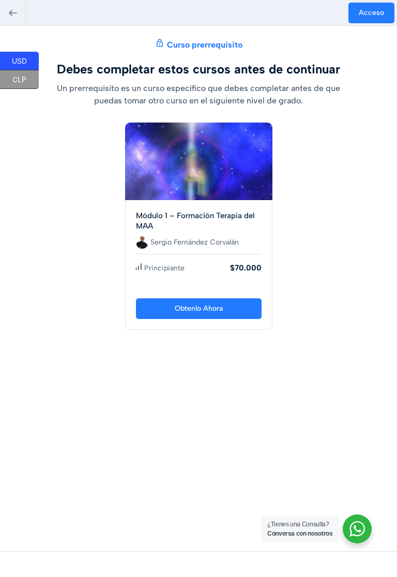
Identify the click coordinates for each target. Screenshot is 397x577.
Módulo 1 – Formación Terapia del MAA (195, 221)
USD (25, 60)
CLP (25, 78)
